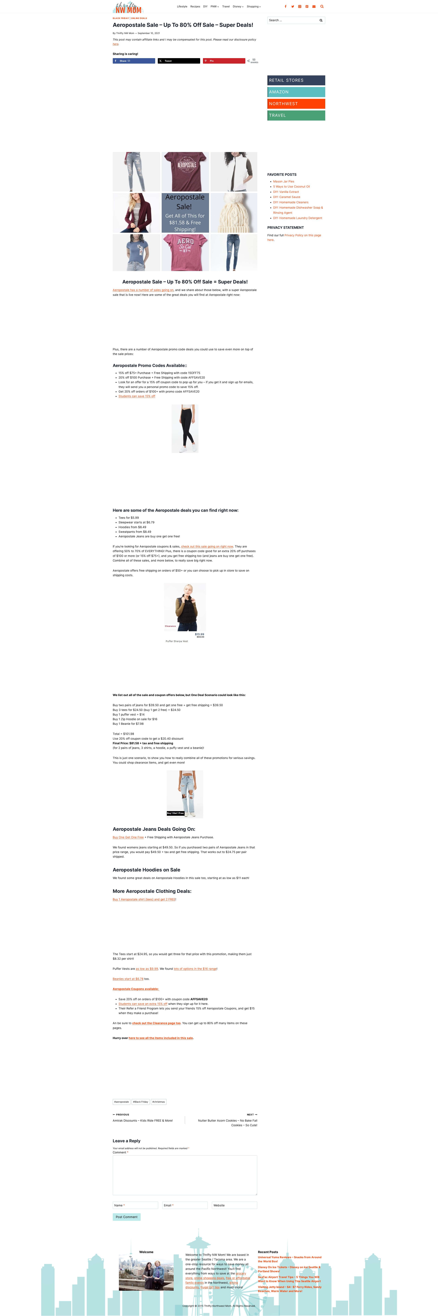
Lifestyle (182, 6)
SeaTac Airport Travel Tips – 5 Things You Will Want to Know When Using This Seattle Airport (289, 1279)
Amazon (279, 91)
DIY (205, 6)
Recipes (195, 6)
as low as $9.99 (147, 968)
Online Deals (139, 18)
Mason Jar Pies (283, 181)
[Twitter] (293, 6)
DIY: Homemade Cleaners (290, 202)
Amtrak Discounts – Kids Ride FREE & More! (143, 1117)
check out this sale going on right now (207, 546)
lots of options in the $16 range (195, 968)
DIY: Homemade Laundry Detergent (297, 218)
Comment (120, 1152)
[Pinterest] (307, 6)
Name (119, 1205)
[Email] (314, 6)
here (115, 44)
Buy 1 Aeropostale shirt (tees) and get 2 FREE (144, 899)
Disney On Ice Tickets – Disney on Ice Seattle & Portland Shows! (289, 1269)
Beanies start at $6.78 (128, 979)
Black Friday (121, 18)
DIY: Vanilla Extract (286, 192)
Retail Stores (286, 80)
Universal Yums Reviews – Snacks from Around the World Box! (289, 1259)
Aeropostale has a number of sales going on (143, 290)
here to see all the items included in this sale (161, 1038)
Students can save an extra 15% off (143, 1004)
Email (169, 1205)
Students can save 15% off (137, 396)
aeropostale (121, 1101)
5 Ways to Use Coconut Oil (291, 186)
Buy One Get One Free (128, 837)
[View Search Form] (322, 6)
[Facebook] (285, 6)
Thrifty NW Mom (125, 33)
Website (219, 1205)
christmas (158, 1101)
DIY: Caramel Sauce (286, 197)
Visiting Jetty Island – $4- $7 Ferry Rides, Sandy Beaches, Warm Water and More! (289, 1289)
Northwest (283, 103)
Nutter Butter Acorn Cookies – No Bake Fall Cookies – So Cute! (227, 1120)
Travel (226, 6)
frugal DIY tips (210, 1287)
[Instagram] (300, 6)
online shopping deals (209, 1278)
